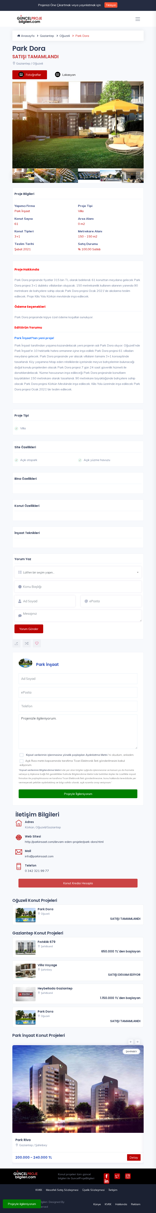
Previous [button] (14, 173)
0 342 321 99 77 (37, 871)
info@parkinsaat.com (39, 856)
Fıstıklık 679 (46, 942)
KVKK (39, 1190)
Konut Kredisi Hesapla (78, 883)
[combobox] (82, 571)
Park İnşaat (47, 664)
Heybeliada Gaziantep (55, 988)
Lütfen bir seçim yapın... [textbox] (38, 572)
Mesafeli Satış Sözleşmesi (62, 1190)
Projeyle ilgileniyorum (22, 1204)
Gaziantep (46, 36)
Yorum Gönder (28, 629)
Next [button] (138, 173)
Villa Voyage (47, 965)
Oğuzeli (64, 36)
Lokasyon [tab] (69, 75)
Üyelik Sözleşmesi (93, 1190)
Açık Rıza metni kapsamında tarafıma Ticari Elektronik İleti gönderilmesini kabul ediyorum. (72, 762)
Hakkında (121, 1204)
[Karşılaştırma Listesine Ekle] (27, 643)
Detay (134, 1157)
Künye (97, 1204)
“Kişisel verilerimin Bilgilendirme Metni (40, 770)
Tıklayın (111, 5)
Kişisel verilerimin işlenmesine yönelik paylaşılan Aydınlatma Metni (66, 755)
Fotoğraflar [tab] (33, 75)
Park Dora (45, 909)
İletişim (113, 1190)
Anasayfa (27, 36)
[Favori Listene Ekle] (37, 643)
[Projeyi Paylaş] (16, 644)
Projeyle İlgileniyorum (78, 794)
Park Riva (23, 1140)
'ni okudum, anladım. (79, 755)
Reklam (135, 1204)
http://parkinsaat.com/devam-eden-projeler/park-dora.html (64, 842)
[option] (78, 124)
